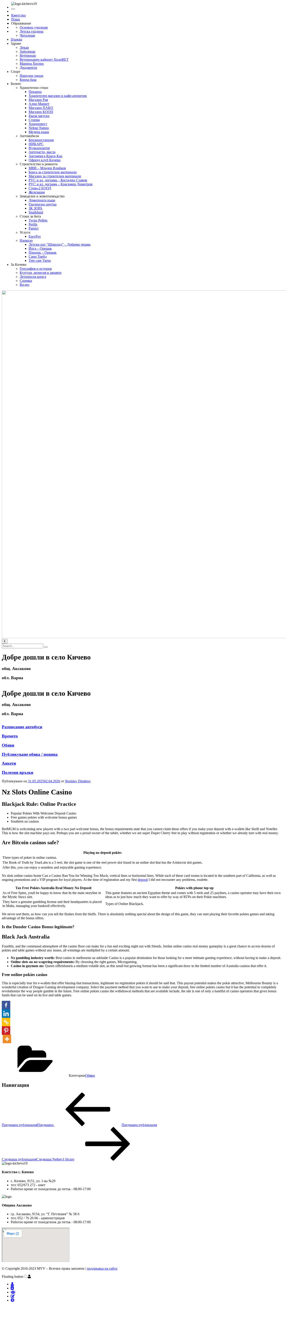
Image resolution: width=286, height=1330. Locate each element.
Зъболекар (27, 51)
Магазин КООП (41, 112)
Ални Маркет (39, 104)
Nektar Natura (39, 128)
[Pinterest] (6, 1030)
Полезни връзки (17, 772)
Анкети (9, 763)
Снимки (26, 281)
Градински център (43, 204)
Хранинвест (38, 124)
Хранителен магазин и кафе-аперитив (58, 96)
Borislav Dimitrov (78, 781)
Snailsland (36, 212)
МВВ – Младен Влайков (47, 168)
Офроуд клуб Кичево (45, 160)
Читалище (27, 35)
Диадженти (28, 67)
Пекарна (35, 92)
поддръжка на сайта (102, 1268)
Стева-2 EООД (40, 188)
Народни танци (31, 75)
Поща (15, 19)
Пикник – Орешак (43, 252)
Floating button (12, 1276)
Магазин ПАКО (41, 108)
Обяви (8, 745)
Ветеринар (28, 55)
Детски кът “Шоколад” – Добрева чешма (59, 244)
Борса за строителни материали (53, 172)
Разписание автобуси (22, 727)
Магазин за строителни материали (55, 176)
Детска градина (31, 31)
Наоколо (26, 240)
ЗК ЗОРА (35, 208)
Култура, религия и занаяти (40, 272)
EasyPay (35, 236)
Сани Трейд (38, 256)
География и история (36, 268)
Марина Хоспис (32, 63)
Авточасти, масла (42, 152)
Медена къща (39, 132)
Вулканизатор (39, 148)
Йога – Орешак (40, 248)
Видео (24, 285)
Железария (37, 192)
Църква (16, 39)
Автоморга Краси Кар (45, 156)
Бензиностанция (41, 140)
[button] (29, 1276)
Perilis (33, 224)
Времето (10, 736)
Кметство (18, 15)
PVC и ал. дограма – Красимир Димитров (61, 184)
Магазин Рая (38, 100)
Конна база (28, 80)
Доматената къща (42, 200)
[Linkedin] (6, 1013)
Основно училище (34, 27)
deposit (143, 880)
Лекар (24, 47)
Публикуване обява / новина (30, 754)
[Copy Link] (6, 1022)
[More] (7, 1039)
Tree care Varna (40, 260)
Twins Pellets (38, 220)
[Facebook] (6, 1005)
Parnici (33, 228)
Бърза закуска (39, 116)
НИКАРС (36, 144)
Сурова (34, 120)
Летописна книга (33, 277)
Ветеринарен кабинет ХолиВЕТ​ (44, 59)
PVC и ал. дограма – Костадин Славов (58, 180)
